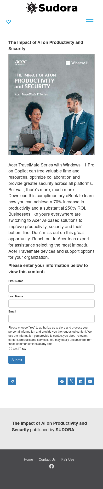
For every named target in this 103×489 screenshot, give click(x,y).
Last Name (15, 296)
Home (28, 459)
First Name (15, 281)
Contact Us (47, 459)
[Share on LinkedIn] (80, 381)
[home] (51, 7)
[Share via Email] (90, 381)
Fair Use (67, 459)
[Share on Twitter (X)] (71, 381)
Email (12, 311)
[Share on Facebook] (62, 381)
